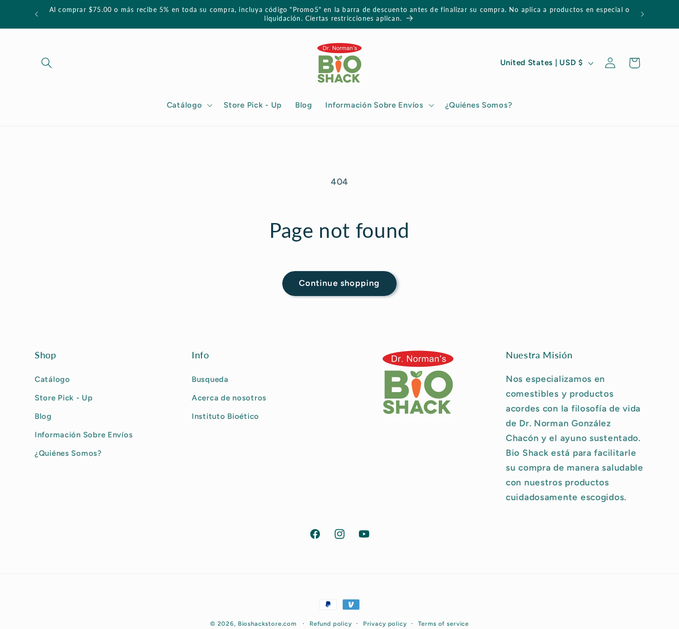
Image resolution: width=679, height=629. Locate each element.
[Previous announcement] (36, 14)
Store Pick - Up (64, 397)
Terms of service (443, 623)
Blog (43, 416)
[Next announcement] (642, 14)
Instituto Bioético (225, 416)
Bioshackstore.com (267, 623)
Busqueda (210, 379)
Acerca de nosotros (229, 397)
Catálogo (52, 379)
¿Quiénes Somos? (68, 453)
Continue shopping (339, 283)
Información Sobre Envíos (84, 434)
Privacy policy (385, 623)
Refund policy (330, 623)
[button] (47, 63)
